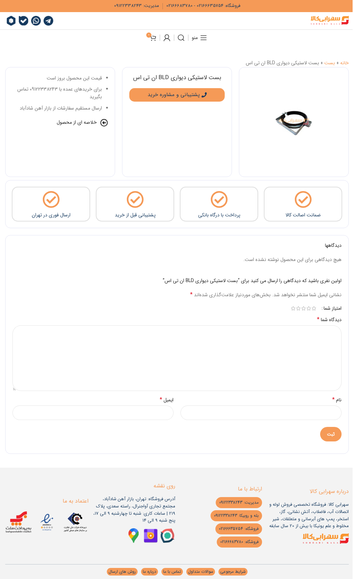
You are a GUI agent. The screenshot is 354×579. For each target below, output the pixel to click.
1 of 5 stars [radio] (313, 308)
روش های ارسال (122, 571)
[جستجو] (181, 38)
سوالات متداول (200, 571)
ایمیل (167, 400)
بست (329, 63)
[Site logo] (330, 20)
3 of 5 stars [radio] (303, 308)
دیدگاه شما (329, 320)
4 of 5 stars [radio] (298, 308)
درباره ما (149, 571)
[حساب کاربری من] (167, 38)
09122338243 (128, 5)
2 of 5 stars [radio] (308, 308)
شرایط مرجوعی (233, 571)
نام (337, 400)
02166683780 (179, 5)
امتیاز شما (333, 308)
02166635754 (210, 5)
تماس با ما (172, 571)
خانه (344, 63)
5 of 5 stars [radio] (293, 308)
